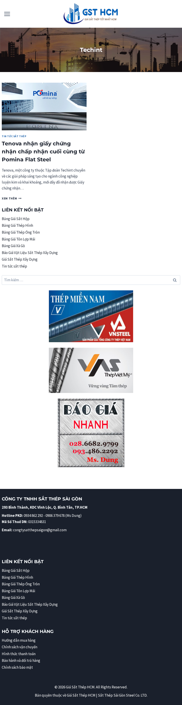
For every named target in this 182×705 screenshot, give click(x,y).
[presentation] (44, 106)
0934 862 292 (33, 515)
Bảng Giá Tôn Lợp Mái (18, 239)
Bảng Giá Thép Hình (17, 225)
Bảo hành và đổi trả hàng (21, 660)
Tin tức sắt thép (14, 136)
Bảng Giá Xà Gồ (13, 245)
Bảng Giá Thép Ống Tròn (21, 232)
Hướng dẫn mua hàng (19, 640)
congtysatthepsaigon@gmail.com (40, 529)
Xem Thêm (12, 198)
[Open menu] (7, 14)
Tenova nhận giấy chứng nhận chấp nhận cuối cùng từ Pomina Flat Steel (43, 151)
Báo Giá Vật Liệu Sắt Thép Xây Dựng (30, 252)
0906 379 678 (55, 515)
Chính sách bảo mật (17, 667)
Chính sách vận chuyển (19, 646)
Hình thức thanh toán (19, 653)
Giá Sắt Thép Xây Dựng (20, 259)
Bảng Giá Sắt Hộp (16, 218)
